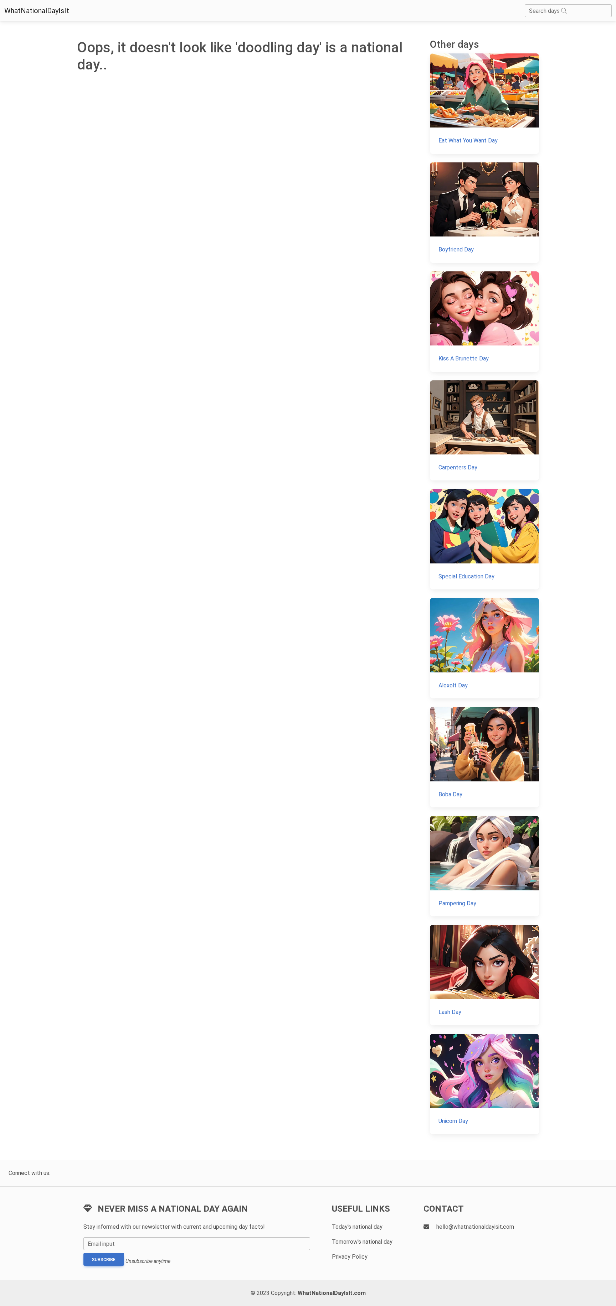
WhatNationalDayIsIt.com (332, 1293)
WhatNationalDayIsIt (36, 10)
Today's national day (357, 1226)
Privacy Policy (350, 1256)
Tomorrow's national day (362, 1241)
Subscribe (103, 1259)
